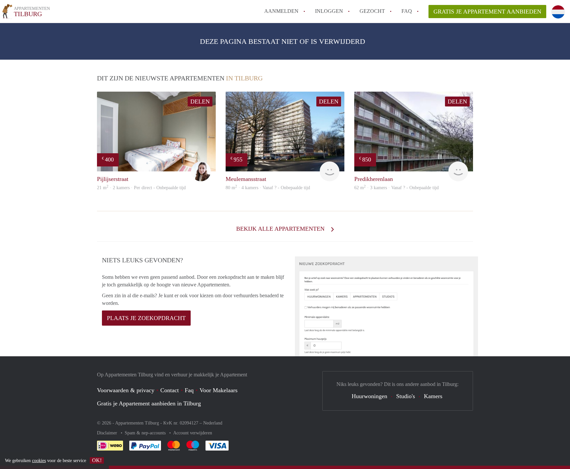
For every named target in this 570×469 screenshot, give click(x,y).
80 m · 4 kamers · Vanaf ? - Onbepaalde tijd (268, 187)
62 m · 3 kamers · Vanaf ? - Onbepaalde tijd (396, 187)
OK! (97, 460)
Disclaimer (107, 432)
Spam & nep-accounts (146, 432)
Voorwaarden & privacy (125, 390)
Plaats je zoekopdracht (146, 318)
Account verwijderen (192, 432)
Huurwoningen (369, 396)
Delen (200, 101)
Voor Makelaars (219, 390)
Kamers (433, 396)
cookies (39, 460)
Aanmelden (281, 11)
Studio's (405, 396)
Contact (169, 390)
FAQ (406, 11)
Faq (189, 390)
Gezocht (372, 11)
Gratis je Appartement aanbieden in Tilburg (149, 403)
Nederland (212, 423)
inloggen (329, 11)
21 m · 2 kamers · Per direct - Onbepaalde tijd (141, 187)
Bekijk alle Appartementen (281, 228)
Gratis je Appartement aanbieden (487, 11)
